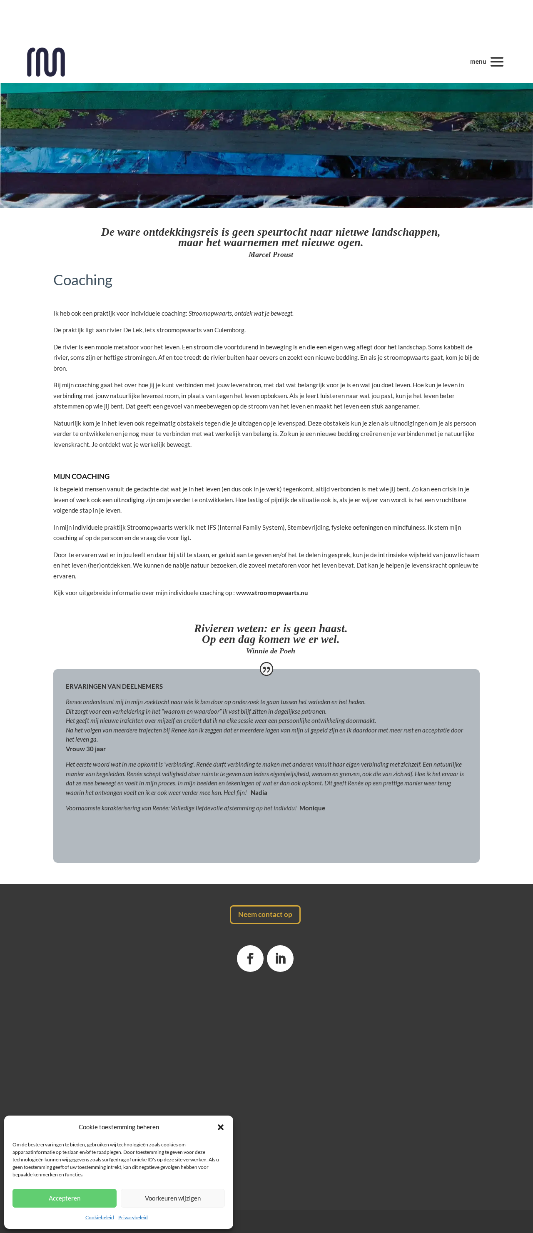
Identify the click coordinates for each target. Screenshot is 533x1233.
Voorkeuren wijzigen (173, 1198)
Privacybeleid (133, 1217)
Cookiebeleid (99, 1217)
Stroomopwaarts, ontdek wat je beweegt (240, 313)
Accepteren (64, 1198)
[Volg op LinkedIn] (280, 958)
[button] (221, 1127)
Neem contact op (265, 914)
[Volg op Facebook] (250, 958)
